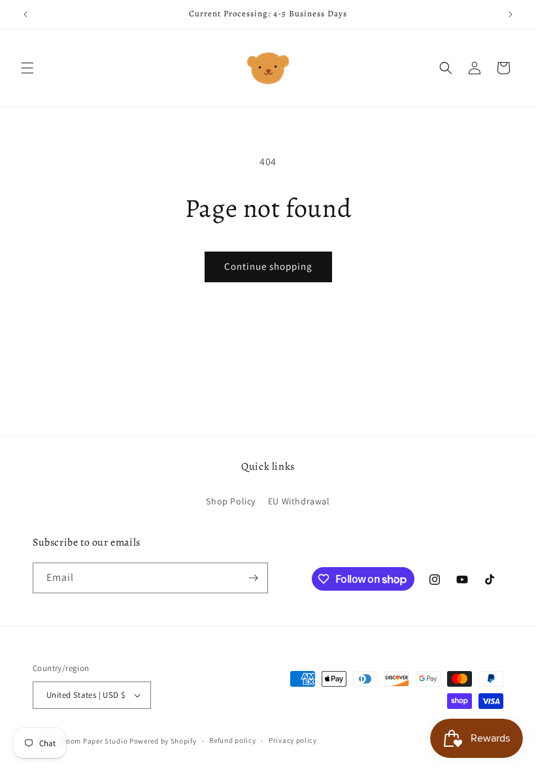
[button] (27, 68)
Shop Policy (231, 501)
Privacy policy (293, 740)
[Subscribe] (253, 578)
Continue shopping (268, 266)
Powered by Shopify (163, 741)
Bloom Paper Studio (93, 741)
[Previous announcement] (25, 14)
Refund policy (232, 740)
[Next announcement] (510, 14)
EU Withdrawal (299, 501)
